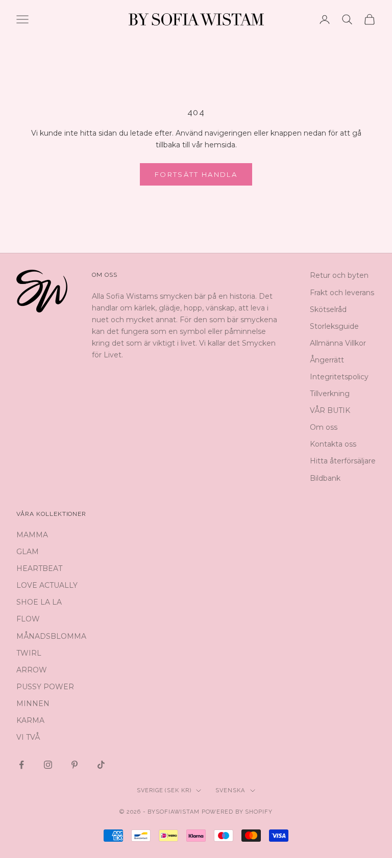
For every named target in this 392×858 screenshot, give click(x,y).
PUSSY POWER (45, 686)
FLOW (28, 618)
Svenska (229, 790)
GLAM (27, 551)
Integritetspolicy (339, 376)
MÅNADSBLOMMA (51, 636)
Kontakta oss (333, 444)
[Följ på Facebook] (21, 765)
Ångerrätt (327, 360)
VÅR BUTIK (330, 410)
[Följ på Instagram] (48, 765)
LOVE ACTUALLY (47, 585)
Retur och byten (339, 275)
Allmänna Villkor (338, 343)
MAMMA (32, 534)
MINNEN (33, 703)
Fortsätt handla (196, 174)
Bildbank (325, 478)
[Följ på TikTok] (101, 765)
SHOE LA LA (39, 602)
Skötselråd (328, 309)
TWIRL (28, 653)
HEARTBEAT (39, 568)
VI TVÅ (28, 737)
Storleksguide (334, 326)
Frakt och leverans (342, 292)
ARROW (31, 669)
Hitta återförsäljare (343, 460)
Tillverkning (330, 393)
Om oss (323, 427)
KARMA (30, 720)
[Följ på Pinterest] (74, 765)
